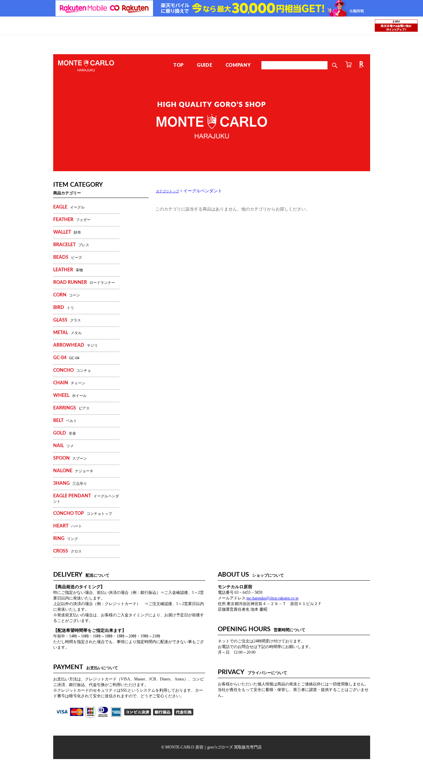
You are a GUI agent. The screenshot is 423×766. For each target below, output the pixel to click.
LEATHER (68, 270)
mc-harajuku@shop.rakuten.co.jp (272, 598)
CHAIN (69, 383)
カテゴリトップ (167, 191)
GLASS (67, 320)
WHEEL (70, 395)
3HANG (70, 483)
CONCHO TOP (82, 513)
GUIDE (204, 65)
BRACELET (71, 245)
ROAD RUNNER (84, 282)
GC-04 (66, 358)
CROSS (67, 551)
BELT (65, 420)
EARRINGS (71, 408)
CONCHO (72, 370)
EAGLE (69, 207)
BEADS (67, 257)
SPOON (70, 458)
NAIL (63, 445)
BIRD (63, 307)
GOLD (64, 433)
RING (65, 538)
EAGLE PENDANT (86, 498)
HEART (67, 526)
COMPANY (238, 65)
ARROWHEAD (75, 345)
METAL (67, 332)
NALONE (73, 471)
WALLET (67, 232)
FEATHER (72, 219)
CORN (66, 295)
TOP (178, 65)
